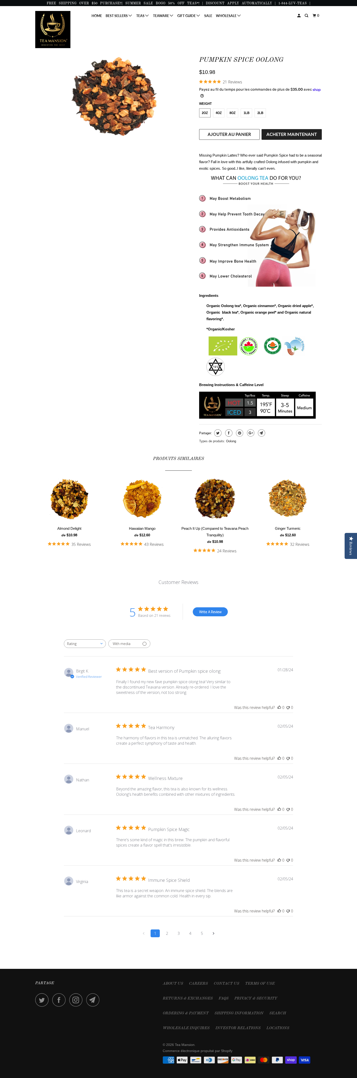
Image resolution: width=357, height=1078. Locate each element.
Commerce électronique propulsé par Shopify (197, 1051)
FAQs (224, 998)
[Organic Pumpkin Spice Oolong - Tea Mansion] (114, 97)
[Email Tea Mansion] (94, 1000)
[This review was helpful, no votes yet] (279, 707)
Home (97, 16)
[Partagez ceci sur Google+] (250, 433)
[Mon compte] (299, 15)
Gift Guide (186, 16)
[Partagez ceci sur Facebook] (228, 433)
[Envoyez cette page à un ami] (261, 433)
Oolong (231, 441)
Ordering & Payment (186, 1013)
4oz (219, 113)
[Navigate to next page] (213, 933)
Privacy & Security (255, 998)
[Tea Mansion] (60, 29)
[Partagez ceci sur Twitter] (217, 433)
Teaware (161, 16)
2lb (260, 113)
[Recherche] (307, 15)
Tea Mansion (185, 1045)
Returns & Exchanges (188, 998)
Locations (277, 1028)
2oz (205, 113)
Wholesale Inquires (186, 1028)
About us (173, 984)
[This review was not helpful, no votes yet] (288, 707)
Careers (198, 984)
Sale (208, 16)
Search (277, 1013)
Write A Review (210, 612)
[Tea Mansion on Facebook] (60, 1000)
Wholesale (226, 16)
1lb (246, 113)
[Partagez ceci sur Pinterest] (239, 433)
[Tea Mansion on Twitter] (43, 1000)
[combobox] (85, 643)
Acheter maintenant (291, 134)
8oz (233, 113)
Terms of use (260, 984)
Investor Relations (238, 1028)
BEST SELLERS (117, 16)
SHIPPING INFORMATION (239, 1013)
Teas (140, 16)
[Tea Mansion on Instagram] (77, 1000)
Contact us (226, 984)
